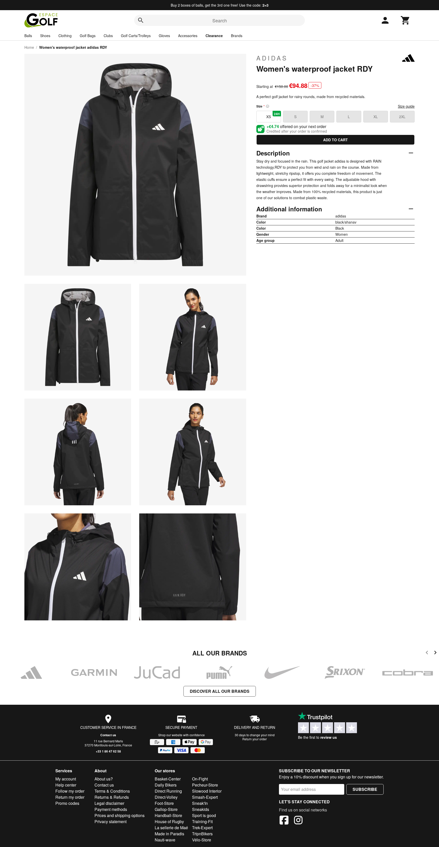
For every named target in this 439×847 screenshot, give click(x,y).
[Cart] (405, 20)
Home (29, 47)
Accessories (187, 35)
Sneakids (200, 809)
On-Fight (200, 779)
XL (375, 116)
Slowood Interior (207, 791)
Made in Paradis (169, 834)
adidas (272, 58)
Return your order (254, 739)
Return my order (69, 797)
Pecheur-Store (205, 785)
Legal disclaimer (109, 803)
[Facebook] (284, 821)
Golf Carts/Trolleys (136, 35)
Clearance (214, 35)
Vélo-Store (201, 840)
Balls (28, 35)
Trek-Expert (202, 827)
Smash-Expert (205, 797)
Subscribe (365, 789)
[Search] (140, 20)
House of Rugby (169, 821)
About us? (104, 779)
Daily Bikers (166, 785)
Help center (65, 785)
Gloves (164, 35)
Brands (236, 35)
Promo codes (67, 803)
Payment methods (111, 809)
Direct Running (168, 791)
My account (65, 779)
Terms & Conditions (112, 791)
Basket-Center (168, 779)
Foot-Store (164, 803)
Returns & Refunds (112, 797)
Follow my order (69, 791)
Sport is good (204, 815)
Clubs (108, 35)
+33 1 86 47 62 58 (108, 751)
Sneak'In (200, 803)
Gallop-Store (166, 809)
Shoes (45, 35)
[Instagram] (298, 821)
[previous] (427, 653)
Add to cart (335, 139)
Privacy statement (111, 821)
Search (219, 20)
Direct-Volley (166, 797)
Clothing (65, 35)
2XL (402, 116)
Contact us (108, 735)
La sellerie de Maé (171, 827)
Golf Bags (88, 35)
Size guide (406, 106)
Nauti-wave (165, 840)
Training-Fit (202, 821)
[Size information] (267, 106)
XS (273, 115)
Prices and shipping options (120, 815)
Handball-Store (168, 815)
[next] (435, 653)
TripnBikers (202, 834)
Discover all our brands (219, 691)
